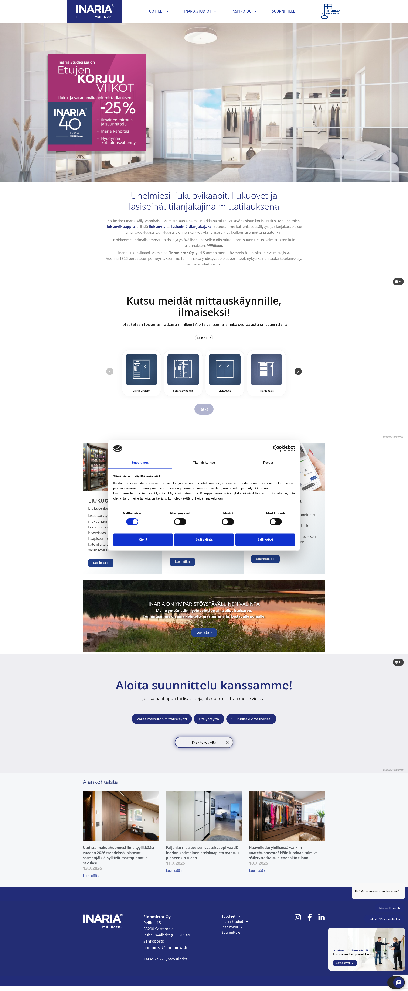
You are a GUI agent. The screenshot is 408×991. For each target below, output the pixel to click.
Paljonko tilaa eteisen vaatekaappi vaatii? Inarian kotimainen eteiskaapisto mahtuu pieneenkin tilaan (202, 852)
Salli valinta (204, 539)
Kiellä (143, 539)
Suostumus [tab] (140, 462)
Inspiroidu (242, 11)
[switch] (180, 521)
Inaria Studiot (197, 11)
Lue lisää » (91, 876)
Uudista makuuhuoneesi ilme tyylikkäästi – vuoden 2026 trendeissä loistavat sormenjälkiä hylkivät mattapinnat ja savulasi (120, 855)
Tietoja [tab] (268, 462)
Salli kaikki (265, 539)
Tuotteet (155, 11)
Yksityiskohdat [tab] (204, 462)
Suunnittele (283, 11)
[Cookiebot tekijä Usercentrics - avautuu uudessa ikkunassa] (276, 448)
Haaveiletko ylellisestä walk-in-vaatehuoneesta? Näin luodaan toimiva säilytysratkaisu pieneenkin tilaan (283, 852)
